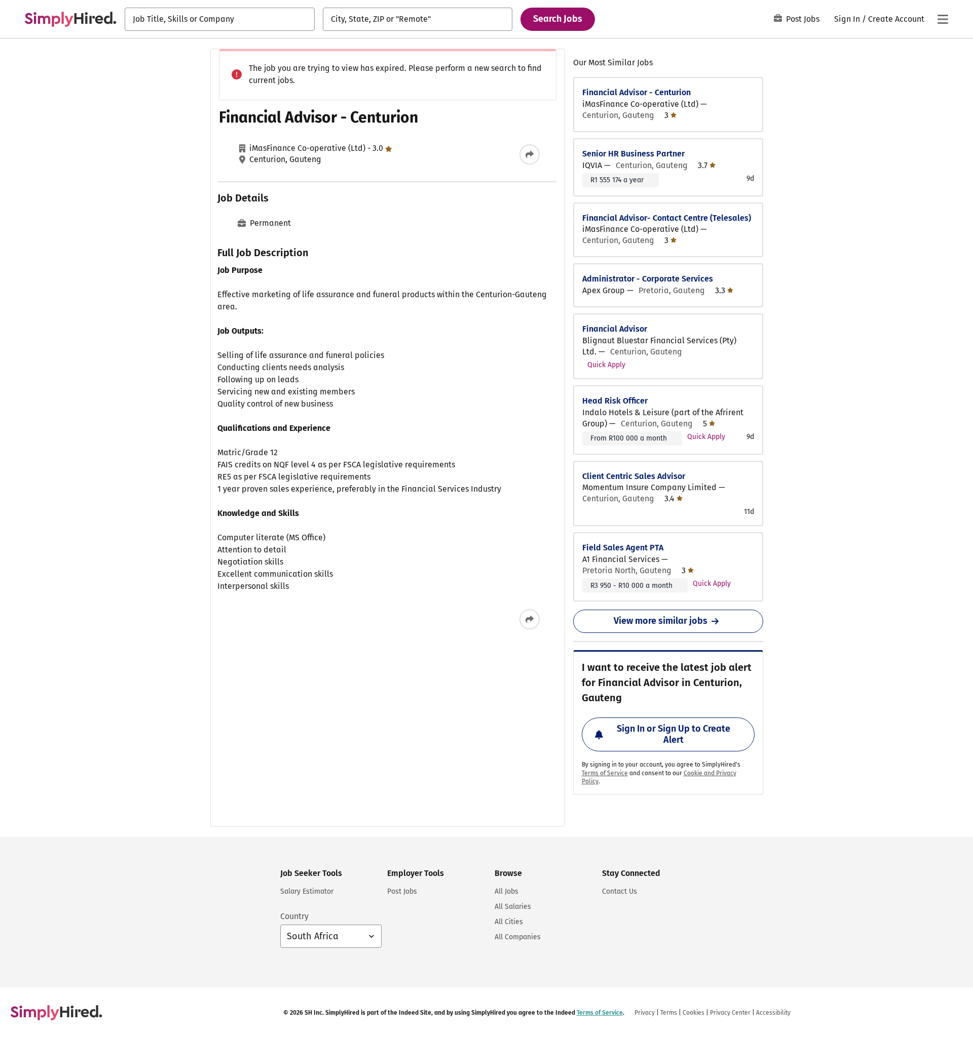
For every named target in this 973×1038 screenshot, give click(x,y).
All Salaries (513, 906)
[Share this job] (529, 154)
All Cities (509, 921)
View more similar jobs (660, 620)
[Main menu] (943, 19)
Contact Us (619, 891)
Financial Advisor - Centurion (636, 92)
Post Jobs (802, 19)
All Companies (518, 937)
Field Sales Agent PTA (622, 547)
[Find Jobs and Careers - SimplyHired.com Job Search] (70, 19)
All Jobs (506, 891)
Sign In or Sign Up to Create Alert (673, 734)
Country (294, 916)
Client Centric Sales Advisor (633, 476)
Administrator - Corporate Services (647, 279)
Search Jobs (557, 18)
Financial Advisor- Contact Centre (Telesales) (666, 218)
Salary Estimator (306, 891)
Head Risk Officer (615, 401)
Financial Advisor (614, 329)
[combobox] (220, 19)
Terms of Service (605, 773)
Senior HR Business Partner (633, 153)
